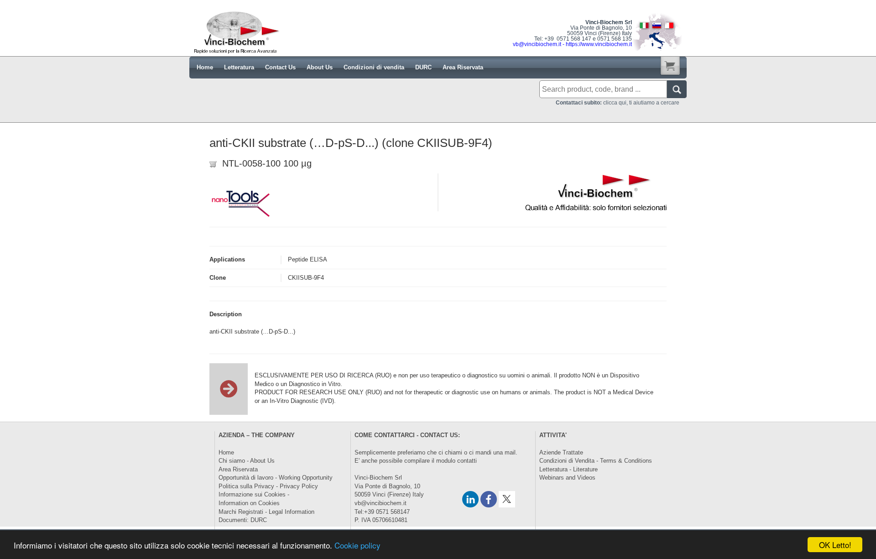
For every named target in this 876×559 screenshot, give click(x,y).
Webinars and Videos (567, 477)
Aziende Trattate (561, 452)
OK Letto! (835, 544)
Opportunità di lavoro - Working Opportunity (276, 477)
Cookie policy (357, 545)
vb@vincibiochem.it (381, 503)
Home (226, 452)
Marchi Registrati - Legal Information (266, 511)
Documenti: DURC (243, 520)
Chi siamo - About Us (247, 460)
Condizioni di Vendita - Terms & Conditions (595, 460)
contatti (467, 460)
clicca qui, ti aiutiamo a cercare (617, 102)
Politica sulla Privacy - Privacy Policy (268, 486)
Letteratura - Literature (568, 469)
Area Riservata (238, 469)
